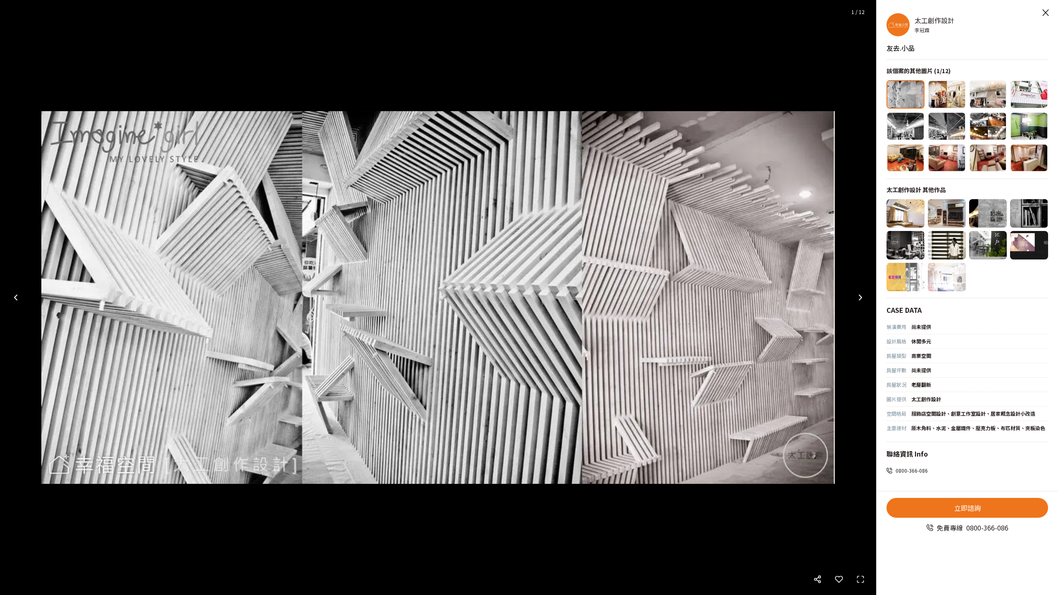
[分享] (817, 579)
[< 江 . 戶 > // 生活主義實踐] (988, 245)
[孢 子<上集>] (905, 245)
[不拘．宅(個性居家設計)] (905, 213)
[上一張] (16, 297)
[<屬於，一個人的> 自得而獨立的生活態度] (947, 277)
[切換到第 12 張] (1029, 158)
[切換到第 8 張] (1029, 126)
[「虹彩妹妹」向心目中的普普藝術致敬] (905, 277)
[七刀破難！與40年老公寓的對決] (947, 213)
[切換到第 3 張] (988, 94)
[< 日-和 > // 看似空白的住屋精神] (947, 245)
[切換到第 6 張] (947, 126)
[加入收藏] (839, 579)
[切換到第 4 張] (1029, 94)
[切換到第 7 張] (988, 126)
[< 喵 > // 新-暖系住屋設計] (1029, 245)
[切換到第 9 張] (905, 158)
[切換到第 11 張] (988, 158)
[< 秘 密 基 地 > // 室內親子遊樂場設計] (988, 213)
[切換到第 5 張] (905, 126)
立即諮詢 (967, 508)
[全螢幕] (860, 579)
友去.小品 (900, 48)
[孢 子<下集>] (1029, 213)
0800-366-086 (912, 470)
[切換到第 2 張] (947, 94)
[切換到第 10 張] (947, 158)
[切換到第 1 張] (905, 94)
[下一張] (860, 297)
